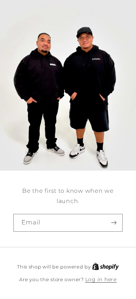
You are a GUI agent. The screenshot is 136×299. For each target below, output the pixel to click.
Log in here (101, 279)
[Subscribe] (114, 222)
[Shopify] (105, 267)
